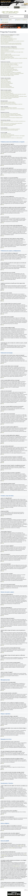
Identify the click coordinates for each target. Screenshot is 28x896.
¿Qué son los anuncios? (5, 84)
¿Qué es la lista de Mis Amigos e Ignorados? (9, 107)
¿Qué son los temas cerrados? (6, 86)
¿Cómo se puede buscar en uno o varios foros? (9, 113)
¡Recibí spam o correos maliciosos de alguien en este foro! (11, 104)
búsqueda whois (16, 866)
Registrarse (17, 7)
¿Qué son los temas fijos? (5, 85)
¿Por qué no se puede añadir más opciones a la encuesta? (11, 67)
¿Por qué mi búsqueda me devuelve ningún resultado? (11, 114)
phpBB (2, 299)
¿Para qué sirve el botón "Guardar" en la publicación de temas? (12, 73)
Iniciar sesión (23, 7)
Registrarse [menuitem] (18, 19)
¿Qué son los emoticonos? (5, 81)
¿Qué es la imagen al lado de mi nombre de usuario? (10, 55)
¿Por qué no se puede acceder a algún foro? (9, 69)
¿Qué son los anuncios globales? (7, 83)
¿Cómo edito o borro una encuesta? (7, 68)
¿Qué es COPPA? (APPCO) (5, 36)
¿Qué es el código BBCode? (6, 79)
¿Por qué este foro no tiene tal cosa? (7, 134)
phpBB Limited (20, 845)
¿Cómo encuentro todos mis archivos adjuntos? (9, 130)
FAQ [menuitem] (11, 19)
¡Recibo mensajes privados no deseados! (8, 103)
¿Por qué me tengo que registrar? (7, 35)
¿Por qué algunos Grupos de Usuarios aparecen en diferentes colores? (14, 96)
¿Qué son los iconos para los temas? (7, 87)
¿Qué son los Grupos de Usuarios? (7, 93)
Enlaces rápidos (5, 19)
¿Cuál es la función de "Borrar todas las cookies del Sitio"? (11, 44)
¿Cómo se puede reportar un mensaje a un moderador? (11, 72)
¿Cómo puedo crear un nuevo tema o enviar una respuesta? (11, 62)
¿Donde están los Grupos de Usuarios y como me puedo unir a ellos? (13, 94)
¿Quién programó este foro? (6, 133)
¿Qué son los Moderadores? (6, 92)
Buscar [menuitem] (26, 22)
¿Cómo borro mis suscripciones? (7, 125)
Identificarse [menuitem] (24, 19)
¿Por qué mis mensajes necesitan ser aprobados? (10, 74)
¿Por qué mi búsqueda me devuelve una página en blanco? (11, 115)
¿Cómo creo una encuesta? (6, 66)
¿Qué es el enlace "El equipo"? (6, 98)
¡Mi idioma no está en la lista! (6, 54)
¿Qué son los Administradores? (6, 91)
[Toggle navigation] (25, 11)
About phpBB (12, 847)
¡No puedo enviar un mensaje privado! (7, 102)
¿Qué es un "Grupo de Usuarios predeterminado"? (10, 97)
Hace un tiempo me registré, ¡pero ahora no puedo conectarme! (12, 41)
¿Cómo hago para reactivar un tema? (7, 75)
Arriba (3, 153)
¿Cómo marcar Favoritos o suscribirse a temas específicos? (11, 123)
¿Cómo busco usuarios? (5, 116)
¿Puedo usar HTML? (4, 80)
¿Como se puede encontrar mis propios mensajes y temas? (11, 117)
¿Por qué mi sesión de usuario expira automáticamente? (11, 43)
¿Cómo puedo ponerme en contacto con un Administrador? (11, 137)
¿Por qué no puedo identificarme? (7, 40)
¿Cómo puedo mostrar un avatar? (7, 56)
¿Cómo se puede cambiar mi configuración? (9, 47)
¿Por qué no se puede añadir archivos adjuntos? (9, 70)
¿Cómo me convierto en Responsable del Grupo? (10, 95)
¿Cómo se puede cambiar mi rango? (7, 57)
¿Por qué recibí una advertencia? (7, 71)
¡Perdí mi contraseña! (4, 42)
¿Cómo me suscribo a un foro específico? (8, 124)
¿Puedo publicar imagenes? (6, 82)
